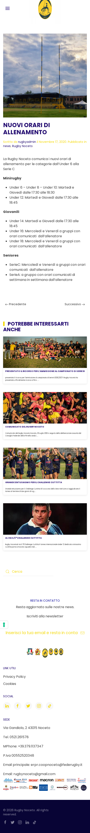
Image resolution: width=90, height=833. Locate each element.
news (7, 146)
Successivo (73, 304)
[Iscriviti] (82, 633)
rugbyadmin (27, 142)
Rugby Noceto (22, 146)
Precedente (17, 304)
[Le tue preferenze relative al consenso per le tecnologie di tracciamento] (4, 625)
